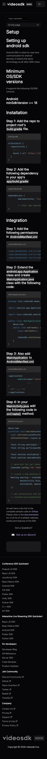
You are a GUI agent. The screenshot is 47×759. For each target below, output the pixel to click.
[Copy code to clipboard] (37, 143)
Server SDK (7, 657)
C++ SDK (6, 606)
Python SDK (7, 602)
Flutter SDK (7, 594)
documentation (31, 514)
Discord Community (11, 677)
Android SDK (8, 586)
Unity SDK (7, 598)
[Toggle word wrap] (33, 143)
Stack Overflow (9, 685)
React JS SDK (8, 573)
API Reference (9, 653)
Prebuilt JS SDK (9, 569)
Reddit (5, 693)
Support (6, 717)
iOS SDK (6, 590)
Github (35, 511)
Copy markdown (15, 18)
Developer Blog (9, 649)
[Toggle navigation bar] (4, 4)
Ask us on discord (26, 534)
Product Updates (10, 666)
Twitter (5, 689)
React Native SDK (10, 581)
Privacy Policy (9, 725)
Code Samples (9, 662)
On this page (14, 25)
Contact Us (7, 708)
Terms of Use (8, 721)
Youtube (6, 697)
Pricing (5, 713)
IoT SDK (6, 611)
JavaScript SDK (9, 577)
